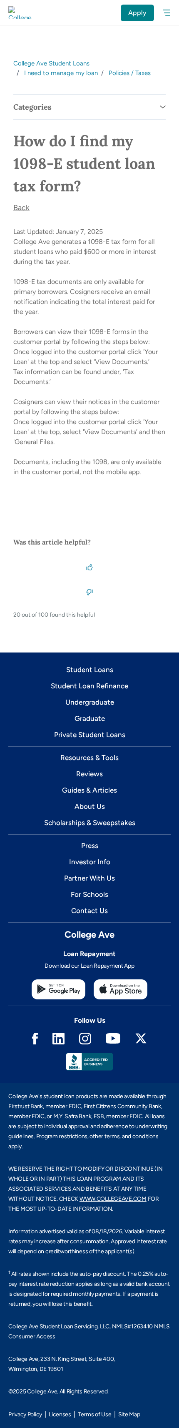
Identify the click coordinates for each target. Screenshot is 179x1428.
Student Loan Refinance (89, 686)
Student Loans (89, 669)
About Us (90, 806)
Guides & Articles (89, 790)
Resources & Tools (89, 757)
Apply (137, 13)
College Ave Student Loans (51, 63)
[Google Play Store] (58, 989)
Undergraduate (89, 702)
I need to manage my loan (61, 73)
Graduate (90, 718)
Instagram (85, 1038)
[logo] (20, 12)
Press (89, 845)
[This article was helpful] (89, 566)
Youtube (113, 1038)
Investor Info (89, 862)
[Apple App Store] (120, 989)
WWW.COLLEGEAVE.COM (113, 1198)
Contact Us (89, 910)
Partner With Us (89, 878)
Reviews (89, 774)
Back (21, 207)
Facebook (35, 1038)
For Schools (89, 894)
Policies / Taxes (130, 73)
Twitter (141, 1038)
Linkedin (58, 1038)
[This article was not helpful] (89, 591)
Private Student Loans (89, 734)
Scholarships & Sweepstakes (89, 822)
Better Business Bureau (89, 1062)
